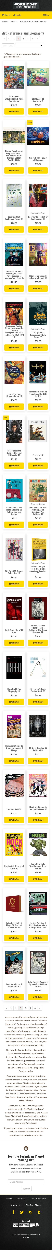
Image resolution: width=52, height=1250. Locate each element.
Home (5, 21)
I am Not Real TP (14, 809)
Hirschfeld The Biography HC (14, 690)
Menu (47, 14)
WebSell (26, 1237)
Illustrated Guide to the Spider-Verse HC (38, 808)
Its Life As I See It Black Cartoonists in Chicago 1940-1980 (38, 925)
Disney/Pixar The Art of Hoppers (38, 158)
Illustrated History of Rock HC (14, 867)
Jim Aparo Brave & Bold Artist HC (14, 985)
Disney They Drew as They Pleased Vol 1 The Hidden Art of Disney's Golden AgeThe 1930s (14, 155)
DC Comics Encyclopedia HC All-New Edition (14, 98)
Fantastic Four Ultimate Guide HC (14, 394)
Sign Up (26, 1188)
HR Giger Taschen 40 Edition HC (37, 749)
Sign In (18, 14)
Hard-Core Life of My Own (14, 631)
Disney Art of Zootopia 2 (38, 99)
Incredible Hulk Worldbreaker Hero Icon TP (38, 866)
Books (14, 21)
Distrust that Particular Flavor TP (14, 217)
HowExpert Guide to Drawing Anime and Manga (14, 748)
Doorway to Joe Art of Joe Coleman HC (38, 217)
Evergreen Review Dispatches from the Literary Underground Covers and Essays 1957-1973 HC (14, 331)
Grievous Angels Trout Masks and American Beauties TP (37, 570)
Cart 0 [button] (7, 14)
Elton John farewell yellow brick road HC (38, 276)
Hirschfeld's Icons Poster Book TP (38, 690)
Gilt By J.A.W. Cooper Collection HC (14, 572)
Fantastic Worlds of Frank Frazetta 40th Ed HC (38, 393)
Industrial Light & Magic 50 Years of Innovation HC (14, 925)
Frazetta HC (38, 454)
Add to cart (15, 111)
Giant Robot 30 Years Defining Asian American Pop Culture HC (38, 511)
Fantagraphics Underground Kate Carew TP (38, 334)
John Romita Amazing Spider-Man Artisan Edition (38, 984)
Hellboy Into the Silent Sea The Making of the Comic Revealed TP (38, 629)
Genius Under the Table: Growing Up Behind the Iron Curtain (14, 511)
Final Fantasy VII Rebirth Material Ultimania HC (14, 452)
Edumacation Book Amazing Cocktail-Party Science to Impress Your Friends (14, 274)
